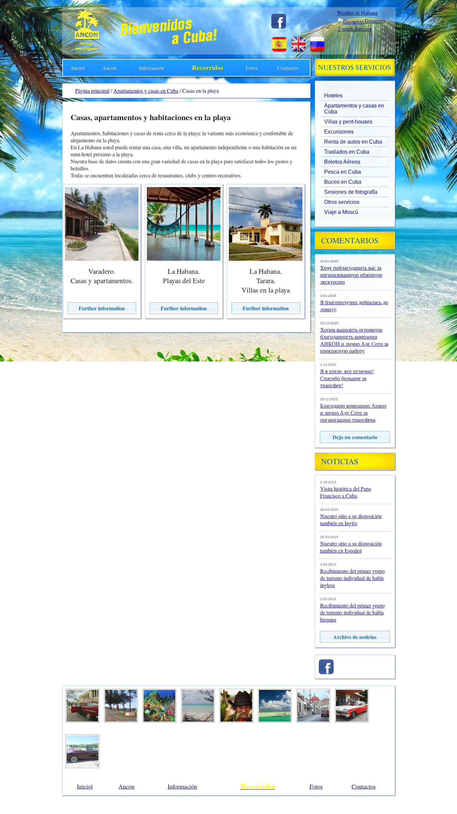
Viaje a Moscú (341, 212)
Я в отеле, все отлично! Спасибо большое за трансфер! (347, 378)
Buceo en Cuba (342, 182)
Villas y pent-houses (348, 122)
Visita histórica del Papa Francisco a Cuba (345, 492)
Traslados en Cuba (346, 152)
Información (151, 67)
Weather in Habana (357, 12)
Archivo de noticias (354, 637)
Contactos (287, 67)
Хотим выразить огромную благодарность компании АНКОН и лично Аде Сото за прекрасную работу (354, 340)
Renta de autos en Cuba (353, 142)
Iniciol (78, 67)
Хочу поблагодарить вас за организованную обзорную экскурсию (351, 274)
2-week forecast (354, 28)
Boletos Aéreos (342, 162)
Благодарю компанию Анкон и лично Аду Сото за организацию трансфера (353, 412)
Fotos (252, 67)
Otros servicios (341, 202)
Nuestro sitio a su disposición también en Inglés (351, 519)
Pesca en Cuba (342, 172)
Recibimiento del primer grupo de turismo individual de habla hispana (352, 612)
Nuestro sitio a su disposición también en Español (351, 547)
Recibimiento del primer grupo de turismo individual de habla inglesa (352, 577)
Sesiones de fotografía (350, 192)
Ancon (109, 67)
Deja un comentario (355, 437)
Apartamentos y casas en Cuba (354, 108)
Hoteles (333, 95)
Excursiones (339, 132)
